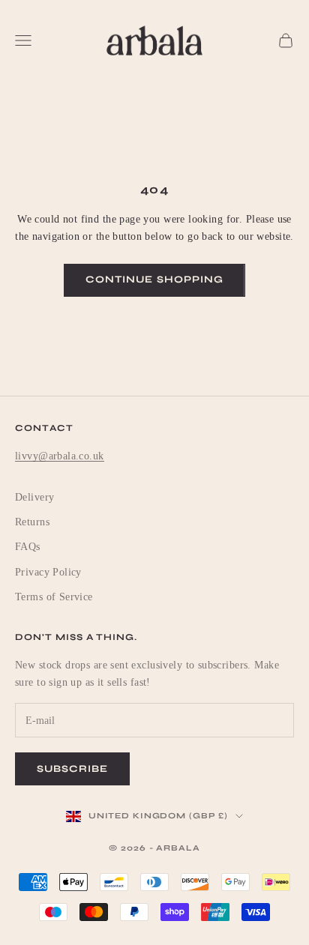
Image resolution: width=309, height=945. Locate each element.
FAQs (27, 546)
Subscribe (72, 769)
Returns (32, 522)
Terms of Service (54, 597)
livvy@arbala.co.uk (59, 456)
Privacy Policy (48, 572)
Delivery (34, 497)
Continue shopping (155, 280)
